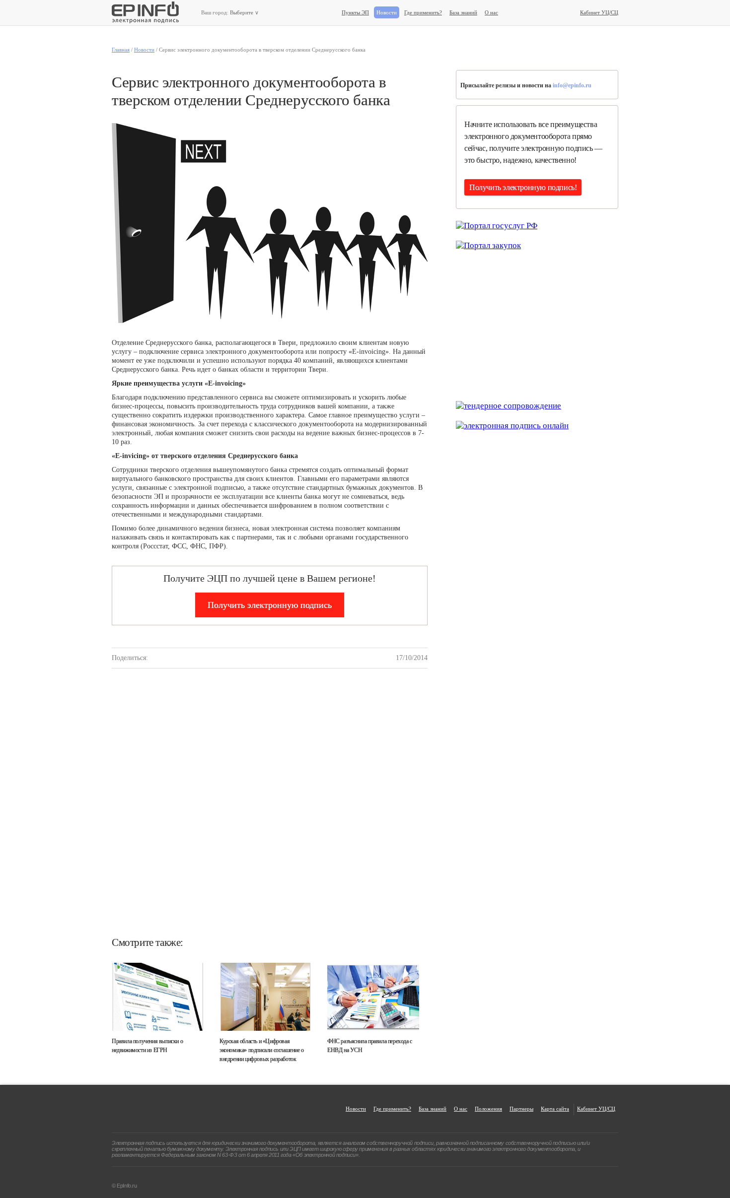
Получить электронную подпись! (523, 187)
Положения (488, 1109)
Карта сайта (555, 1109)
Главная (121, 50)
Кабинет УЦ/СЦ (599, 12)
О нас (491, 12)
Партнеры (521, 1109)
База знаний (463, 12)
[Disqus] (270, 810)
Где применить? (423, 12)
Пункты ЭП (355, 12)
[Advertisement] (536, 325)
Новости (386, 12)
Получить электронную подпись (270, 605)
